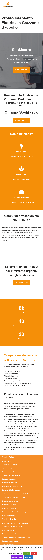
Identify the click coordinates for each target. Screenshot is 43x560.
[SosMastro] (8, 4)
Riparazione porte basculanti (11, 475)
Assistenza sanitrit (8, 530)
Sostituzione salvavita (9, 515)
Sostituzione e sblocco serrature (12, 486)
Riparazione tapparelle (9, 482)
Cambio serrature (7, 468)
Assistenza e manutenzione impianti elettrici (16, 494)
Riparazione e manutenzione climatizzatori (16, 537)
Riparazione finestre (8, 472)
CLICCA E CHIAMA (22, 70)
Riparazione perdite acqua (10, 541)
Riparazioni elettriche (9, 505)
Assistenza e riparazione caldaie (13, 527)
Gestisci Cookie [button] (17, 557)
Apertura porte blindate (9, 465)
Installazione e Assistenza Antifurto (13, 497)
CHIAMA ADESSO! (21, 282)
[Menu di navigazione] (39, 5)
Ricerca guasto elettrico (10, 501)
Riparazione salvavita (9, 508)
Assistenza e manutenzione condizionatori (16, 523)
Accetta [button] (26, 553)
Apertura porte (6, 461)
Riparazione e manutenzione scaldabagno (16, 534)
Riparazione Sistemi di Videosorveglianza (16, 512)
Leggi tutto (28, 557)
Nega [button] (33, 553)
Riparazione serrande (9, 479)
